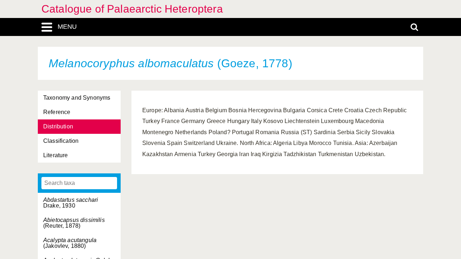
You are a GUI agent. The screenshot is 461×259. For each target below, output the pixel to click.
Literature (55, 155)
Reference (56, 112)
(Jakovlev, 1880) (70, 243)
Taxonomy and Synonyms (76, 98)
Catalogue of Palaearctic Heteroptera (132, 9)
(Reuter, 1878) (74, 223)
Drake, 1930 (70, 203)
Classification (61, 141)
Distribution (58, 126)
